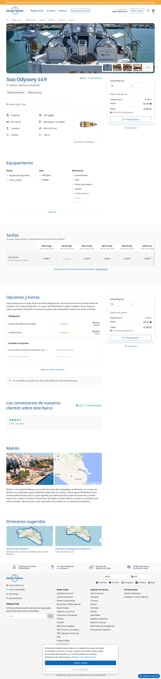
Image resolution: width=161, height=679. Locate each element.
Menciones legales (65, 626)
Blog (153, 582)
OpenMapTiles (88, 484)
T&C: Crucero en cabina (68, 629)
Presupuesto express (100, 629)
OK (50, 616)
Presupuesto (132, 119)
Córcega (94, 607)
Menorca (61, 20)
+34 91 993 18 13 (16, 585)
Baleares (52, 20)
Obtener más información (83, 657)
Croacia (94, 600)
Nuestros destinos (99, 618)
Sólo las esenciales (81, 669)
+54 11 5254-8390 (17, 589)
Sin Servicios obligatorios (122, 112)
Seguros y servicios (66, 611)
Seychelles (95, 615)
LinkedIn (142, 582)
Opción (146, 103)
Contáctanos (63, 644)
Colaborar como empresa (136, 597)
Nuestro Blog (63, 640)
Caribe (93, 611)
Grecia (93, 604)
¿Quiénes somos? (65, 593)
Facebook (103, 582)
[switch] (131, 127)
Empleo (60, 622)
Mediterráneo (31, 20)
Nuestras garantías (66, 600)
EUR (135, 576)
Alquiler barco (17, 20)
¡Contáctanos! (101, 269)
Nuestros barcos (98, 622)
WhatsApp (14, 594)
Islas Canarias (97, 593)
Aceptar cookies (80, 663)
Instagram (128, 582)
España (42, 20)
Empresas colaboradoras (69, 604)
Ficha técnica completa (83, 142)
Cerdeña (94, 597)
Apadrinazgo (63, 607)
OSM (96, 484)
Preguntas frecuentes (67, 615)
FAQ (59, 637)
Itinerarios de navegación (102, 626)
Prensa (60, 618)
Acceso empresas (132, 593)
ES (109, 576)
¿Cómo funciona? (65, 597)
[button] (37, 11)
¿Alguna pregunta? (151, 676)
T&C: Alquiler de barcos (68, 633)
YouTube (115, 582)
